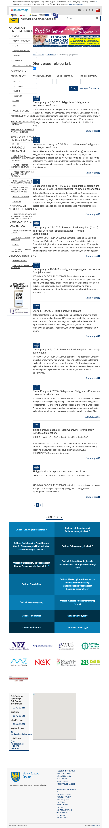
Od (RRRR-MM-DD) (65, 76)
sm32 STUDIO (96, 825)
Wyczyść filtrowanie (89, 88)
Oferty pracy (51, 55)
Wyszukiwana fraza (42, 76)
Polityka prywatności (76, 4)
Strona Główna (38, 55)
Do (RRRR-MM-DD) (89, 76)
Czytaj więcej (92, 131)
